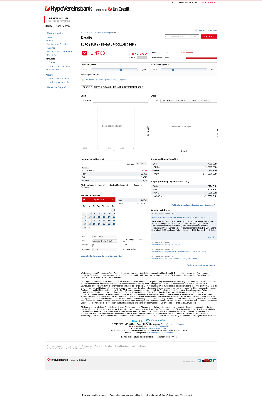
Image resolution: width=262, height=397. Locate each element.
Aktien (50, 37)
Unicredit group (209, 2)
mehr (210, 237)
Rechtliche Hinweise (103, 346)
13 (104, 217)
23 (85, 224)
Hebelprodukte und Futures (60, 51)
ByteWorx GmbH (162, 326)
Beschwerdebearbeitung (57, 346)
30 (85, 227)
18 (94, 220)
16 (85, 220)
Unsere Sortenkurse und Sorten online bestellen (101, 256)
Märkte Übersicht (55, 33)
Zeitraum (130, 164)
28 (109, 224)
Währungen (107, 33)
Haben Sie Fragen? (56, 87)
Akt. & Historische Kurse (130, 87)
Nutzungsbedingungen (176, 324)
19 (99, 220)
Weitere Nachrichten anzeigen (200, 265)
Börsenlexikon (54, 69)
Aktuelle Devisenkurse (59, 66)
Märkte (98, 33)
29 (114, 224)
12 (99, 217)
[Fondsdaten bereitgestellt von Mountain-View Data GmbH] (155, 322)
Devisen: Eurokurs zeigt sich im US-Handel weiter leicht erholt (178, 218)
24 (90, 224)
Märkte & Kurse (87, 33)
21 (109, 220)
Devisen (51, 59)
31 (90, 227)
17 (90, 220)
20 (104, 220)
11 (94, 217)
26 (99, 224)
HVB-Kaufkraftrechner (59, 78)
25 (94, 224)
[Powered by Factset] (138, 322)
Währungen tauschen (135, 240)
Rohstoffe (51, 55)
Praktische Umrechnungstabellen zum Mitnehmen (192, 205)
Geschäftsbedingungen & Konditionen (130, 346)
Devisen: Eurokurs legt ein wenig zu (166, 245)
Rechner (51, 75)
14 (109, 217)
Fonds (50, 40)
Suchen (208, 36)
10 (90, 217)
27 (104, 224)
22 (114, 220)
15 (114, 217)
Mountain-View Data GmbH (161, 333)
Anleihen (51, 48)
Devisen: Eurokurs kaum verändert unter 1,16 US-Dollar (174, 259)
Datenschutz (87, 346)
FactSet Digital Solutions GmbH (154, 328)
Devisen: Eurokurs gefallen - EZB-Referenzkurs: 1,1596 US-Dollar (178, 252)
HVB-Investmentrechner (60, 82)
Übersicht (53, 62)
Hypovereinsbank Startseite (185, 2)
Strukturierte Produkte (57, 44)
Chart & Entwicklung (105, 87)
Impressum (74, 346)
